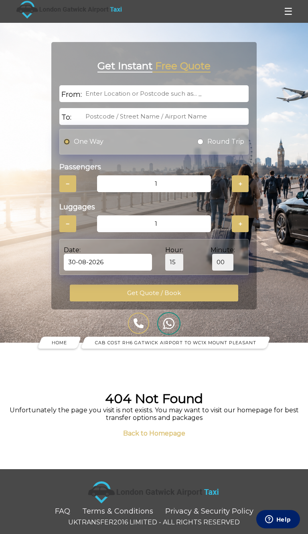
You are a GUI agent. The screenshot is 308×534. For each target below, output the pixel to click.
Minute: (223, 250)
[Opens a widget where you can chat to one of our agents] (278, 520)
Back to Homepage (154, 433)
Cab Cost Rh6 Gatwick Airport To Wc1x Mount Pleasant (175, 342)
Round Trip (225, 141)
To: (66, 117)
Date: (72, 250)
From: (71, 94)
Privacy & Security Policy (209, 511)
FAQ (62, 511)
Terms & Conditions (117, 511)
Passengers (80, 167)
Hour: (174, 250)
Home (59, 342)
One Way (88, 141)
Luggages (77, 207)
